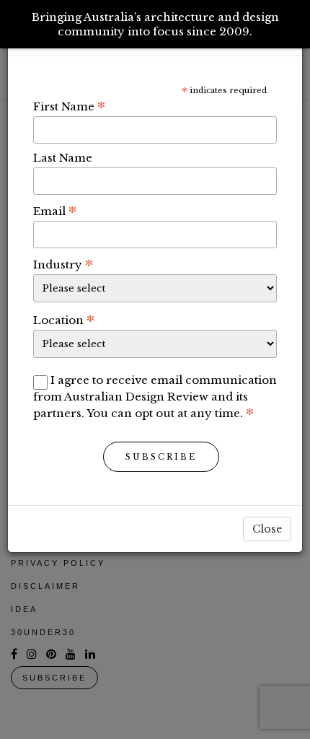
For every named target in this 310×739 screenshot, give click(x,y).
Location (63, 320)
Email (54, 211)
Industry (63, 264)
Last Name (62, 158)
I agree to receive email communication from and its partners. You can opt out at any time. (155, 396)
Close (267, 528)
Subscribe (161, 457)
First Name (69, 106)
